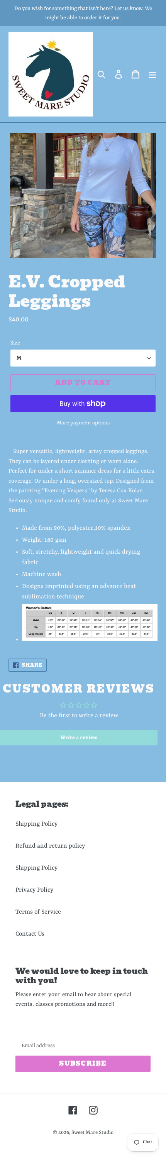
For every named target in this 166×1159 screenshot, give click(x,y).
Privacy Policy (34, 890)
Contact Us (29, 934)
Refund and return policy (50, 846)
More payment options (83, 423)
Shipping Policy (36, 824)
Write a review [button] (78, 738)
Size (15, 343)
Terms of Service (38, 912)
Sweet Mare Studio (92, 1132)
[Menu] (152, 74)
